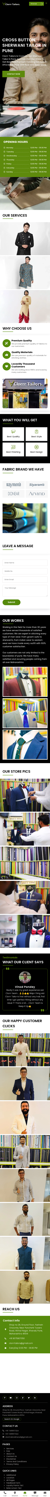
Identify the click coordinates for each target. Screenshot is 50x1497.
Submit (11, 602)
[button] (13, 74)
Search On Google (11, 1419)
